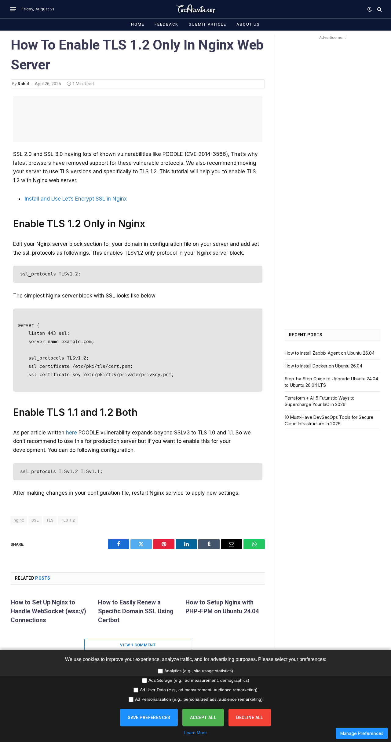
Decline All (249, 717)
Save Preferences (149, 717)
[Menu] (13, 9)
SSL (35, 520)
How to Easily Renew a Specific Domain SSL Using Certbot (136, 611)
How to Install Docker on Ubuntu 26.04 (323, 365)
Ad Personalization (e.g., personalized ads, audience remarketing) (199, 699)
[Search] (379, 9)
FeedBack (166, 24)
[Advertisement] (138, 119)
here (71, 433)
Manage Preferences (361, 733)
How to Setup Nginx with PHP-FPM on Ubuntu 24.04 (222, 607)
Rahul (23, 83)
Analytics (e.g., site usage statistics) (198, 670)
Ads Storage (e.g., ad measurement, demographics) (198, 680)
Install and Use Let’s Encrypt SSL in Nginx (76, 199)
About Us (248, 24)
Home (137, 24)
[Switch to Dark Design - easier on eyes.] (369, 9)
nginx (19, 520)
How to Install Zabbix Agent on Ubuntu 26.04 (330, 353)
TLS (49, 520)
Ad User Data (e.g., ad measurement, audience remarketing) (199, 689)
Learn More (195, 732)
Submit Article (207, 24)
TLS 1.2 (68, 520)
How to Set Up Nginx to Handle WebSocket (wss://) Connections (48, 611)
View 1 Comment (137, 645)
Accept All (203, 717)
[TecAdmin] (195, 9)
